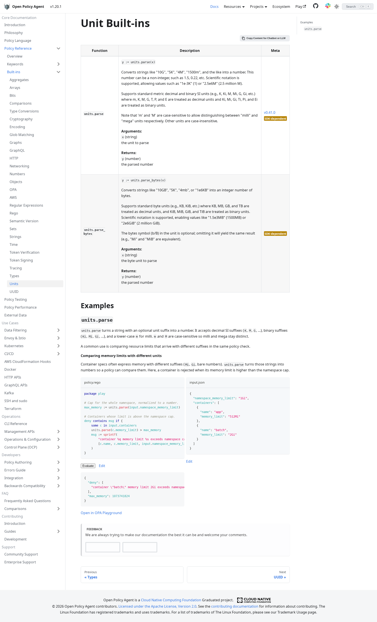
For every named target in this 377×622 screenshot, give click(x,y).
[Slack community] (327, 7)
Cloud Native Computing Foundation (171, 599)
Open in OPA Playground (101, 512)
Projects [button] (257, 6)
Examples (306, 22)
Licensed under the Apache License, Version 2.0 (157, 606)
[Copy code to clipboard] (179, 393)
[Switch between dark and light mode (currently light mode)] (336, 6)
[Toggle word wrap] (171, 393)
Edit (102, 465)
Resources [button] (232, 6)
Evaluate (88, 465)
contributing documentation (234, 606)
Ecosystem (281, 6)
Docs (214, 6)
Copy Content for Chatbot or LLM (266, 38)
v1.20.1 (56, 6)
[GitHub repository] (314, 7)
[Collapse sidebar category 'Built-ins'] (58, 71)
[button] (32, 48)
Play (298, 6)
